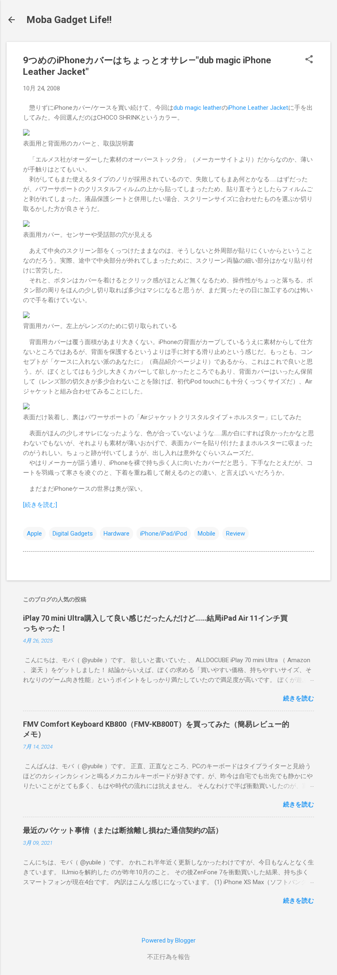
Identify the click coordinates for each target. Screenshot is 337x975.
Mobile (206, 533)
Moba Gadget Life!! (69, 19)
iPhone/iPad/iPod (163, 533)
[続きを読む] (40, 504)
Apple (34, 533)
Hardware (116, 533)
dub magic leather (197, 107)
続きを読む (298, 698)
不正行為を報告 (168, 957)
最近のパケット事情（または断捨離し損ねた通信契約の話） (123, 830)
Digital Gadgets (73, 533)
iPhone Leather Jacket (258, 107)
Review (235, 533)
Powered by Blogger (169, 940)
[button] (309, 60)
